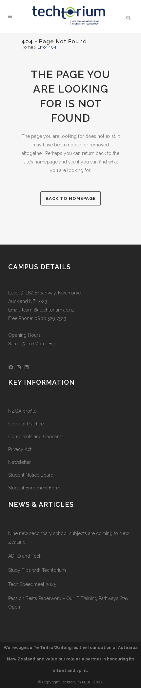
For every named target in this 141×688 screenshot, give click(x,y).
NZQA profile (22, 411)
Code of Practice (26, 423)
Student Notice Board (30, 475)
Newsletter (19, 462)
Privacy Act (19, 449)
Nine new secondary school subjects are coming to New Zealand (68, 538)
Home (27, 47)
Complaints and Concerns (36, 436)
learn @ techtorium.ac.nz (48, 309)
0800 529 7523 (50, 318)
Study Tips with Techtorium (37, 570)
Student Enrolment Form (34, 487)
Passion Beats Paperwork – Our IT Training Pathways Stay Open (68, 603)
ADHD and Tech (25, 556)
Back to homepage (71, 198)
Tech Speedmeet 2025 (32, 584)
